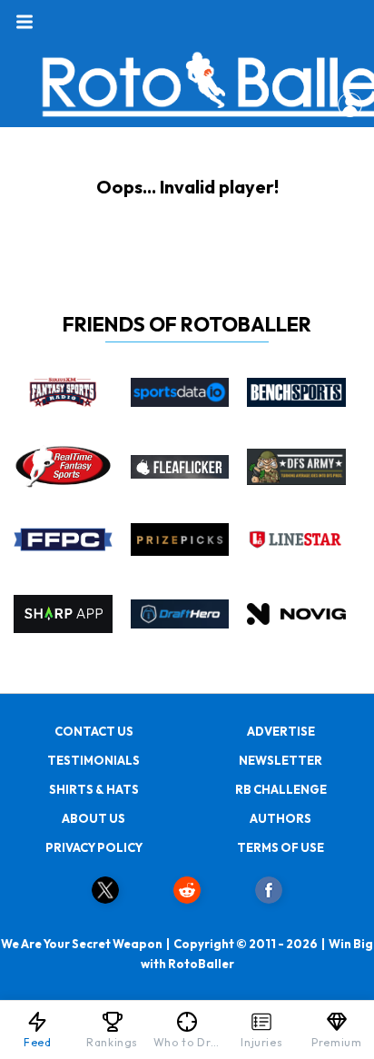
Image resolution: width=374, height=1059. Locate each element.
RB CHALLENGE (281, 789)
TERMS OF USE (280, 847)
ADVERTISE (281, 731)
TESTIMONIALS (93, 760)
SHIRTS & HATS (94, 789)
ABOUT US (93, 818)
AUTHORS (280, 818)
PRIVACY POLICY (94, 847)
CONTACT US (93, 731)
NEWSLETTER (280, 760)
